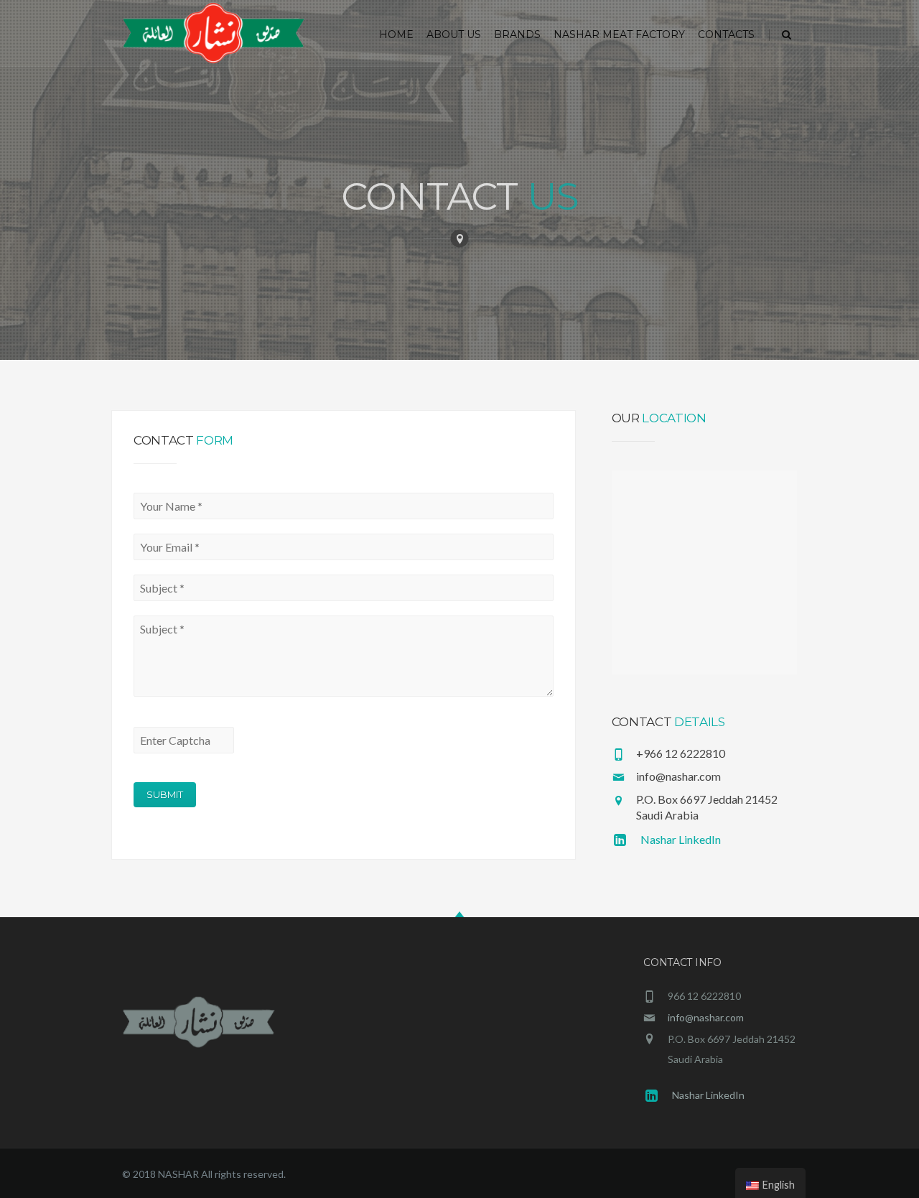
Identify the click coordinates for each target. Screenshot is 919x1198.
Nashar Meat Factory (619, 34)
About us (453, 34)
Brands (517, 34)
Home (396, 34)
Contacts (726, 34)
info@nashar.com (706, 1017)
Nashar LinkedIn (680, 839)
